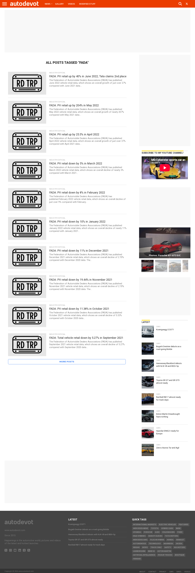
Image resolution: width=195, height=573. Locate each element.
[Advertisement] (97, 31)
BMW (178, 528)
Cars (171, 571)
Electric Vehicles (167, 525)
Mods (145, 547)
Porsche (148, 532)
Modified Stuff (87, 3)
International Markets (144, 525)
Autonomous (139, 544)
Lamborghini (139, 551)
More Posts (66, 362)
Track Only (156, 547)
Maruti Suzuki (155, 536)
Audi (157, 532)
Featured (183, 525)
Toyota (154, 528)
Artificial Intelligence (144, 555)
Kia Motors (179, 547)
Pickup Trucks (165, 555)
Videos (71, 3)
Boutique (179, 555)
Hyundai (137, 532)
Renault (180, 540)
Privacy (162, 571)
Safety (167, 547)
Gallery (59, 3)
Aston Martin (164, 551)
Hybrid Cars (167, 528)
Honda (170, 540)
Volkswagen (168, 532)
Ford (179, 532)
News (47, 3)
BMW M (151, 551)
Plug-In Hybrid (157, 540)
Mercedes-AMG (140, 540)
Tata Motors (171, 536)
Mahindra (168, 544)
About (142, 571)
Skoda (179, 544)
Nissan (136, 547)
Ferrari (137, 559)
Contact (152, 571)
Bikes (179, 571)
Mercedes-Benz (140, 528)
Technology (155, 544)
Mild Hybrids (139, 536)
